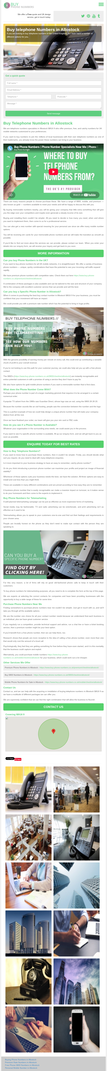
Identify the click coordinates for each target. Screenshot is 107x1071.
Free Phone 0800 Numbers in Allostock (22, 1065)
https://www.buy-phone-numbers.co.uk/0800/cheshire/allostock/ (42, 376)
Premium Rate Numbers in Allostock (21, 1062)
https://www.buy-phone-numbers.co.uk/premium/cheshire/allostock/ (69, 667)
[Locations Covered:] (4, 4)
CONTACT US (54, 707)
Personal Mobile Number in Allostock (21, 1068)
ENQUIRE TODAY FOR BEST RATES (53, 444)
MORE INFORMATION (53, 253)
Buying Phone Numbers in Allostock (20, 1059)
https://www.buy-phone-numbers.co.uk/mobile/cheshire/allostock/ (73, 682)
